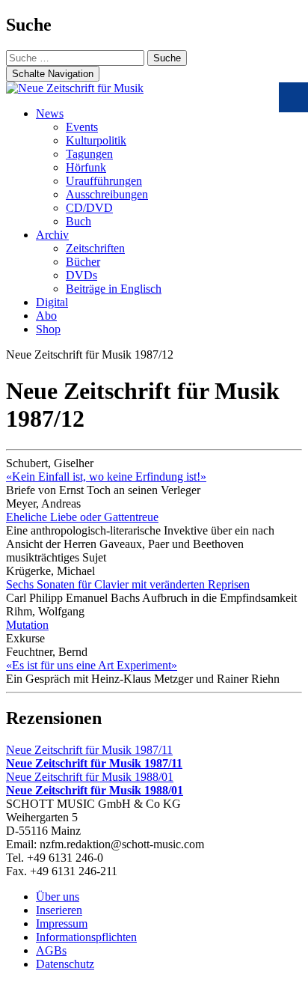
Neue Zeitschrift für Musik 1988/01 (94, 783)
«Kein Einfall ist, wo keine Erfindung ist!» (106, 476)
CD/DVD (89, 207)
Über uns (57, 896)
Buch (78, 221)
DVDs (81, 275)
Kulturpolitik (96, 140)
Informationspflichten (86, 937)
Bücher (83, 261)
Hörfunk (86, 167)
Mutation (27, 624)
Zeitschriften (95, 248)
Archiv (52, 234)
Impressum (61, 923)
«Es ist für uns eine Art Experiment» (91, 665)
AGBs (51, 950)
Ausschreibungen (107, 194)
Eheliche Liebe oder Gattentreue (82, 517)
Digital (52, 302)
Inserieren (59, 910)
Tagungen (89, 153)
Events (82, 127)
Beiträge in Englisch (113, 288)
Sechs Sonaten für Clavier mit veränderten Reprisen (128, 584)
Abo (46, 315)
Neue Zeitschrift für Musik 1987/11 (94, 756)
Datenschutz (65, 964)
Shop (48, 329)
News (50, 113)
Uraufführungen (104, 180)
